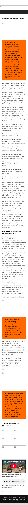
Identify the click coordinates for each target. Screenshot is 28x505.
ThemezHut (15, 500)
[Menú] (3, 12)
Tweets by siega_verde (9, 492)
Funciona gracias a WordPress (10, 499)
